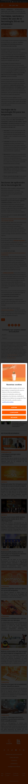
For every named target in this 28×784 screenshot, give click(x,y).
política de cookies (7, 402)
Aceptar (14, 407)
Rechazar (14, 417)
